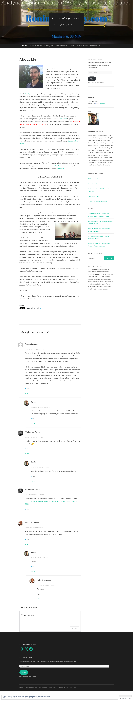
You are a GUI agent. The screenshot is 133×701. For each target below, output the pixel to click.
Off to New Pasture (94, 179)
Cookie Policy (35, 697)
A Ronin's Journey (66, 18)
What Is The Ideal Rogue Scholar (98, 201)
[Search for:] (101, 258)
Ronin (33, 402)
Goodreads (60, 169)
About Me (24, 46)
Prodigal (28, 94)
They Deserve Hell (93, 196)
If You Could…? (92, 184)
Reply (27, 393)
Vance (33, 552)
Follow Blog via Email (95, 59)
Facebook (66, 166)
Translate (102, 103)
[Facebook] (31, 649)
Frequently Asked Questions (56, 46)
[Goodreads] (21, 649)
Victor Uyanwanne (32, 522)
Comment (74, 628)
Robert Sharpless (31, 344)
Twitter (57, 166)
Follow (92, 79)
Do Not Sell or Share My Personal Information (57, 688)
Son (32, 94)
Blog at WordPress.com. (29, 688)
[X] (26, 649)
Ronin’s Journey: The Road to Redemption (86, 46)
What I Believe (37, 46)
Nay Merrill (63, 119)
